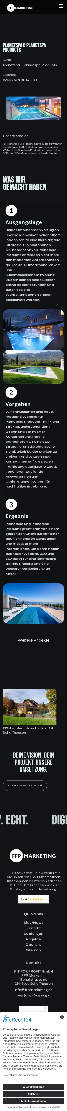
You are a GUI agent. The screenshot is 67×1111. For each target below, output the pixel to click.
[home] (20, 8)
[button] (60, 6)
